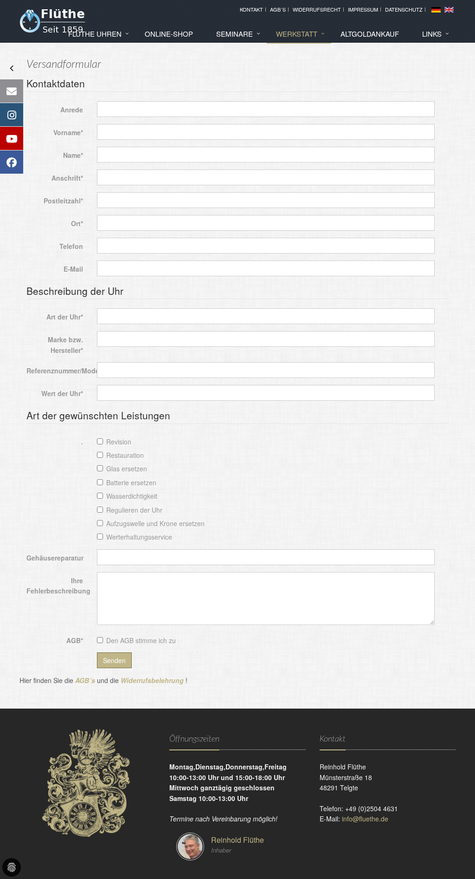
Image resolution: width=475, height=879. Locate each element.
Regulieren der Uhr (134, 509)
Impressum (363, 9)
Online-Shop (169, 34)
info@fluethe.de (365, 818)
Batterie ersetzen (131, 482)
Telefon (71, 246)
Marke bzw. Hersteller (65, 344)
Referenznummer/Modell (58, 370)
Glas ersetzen (126, 468)
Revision (118, 441)
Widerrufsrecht (317, 9)
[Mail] (11, 91)
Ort (77, 223)
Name (73, 155)
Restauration (125, 455)
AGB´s (278, 9)
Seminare (234, 34)
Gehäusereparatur (54, 557)
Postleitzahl (63, 200)
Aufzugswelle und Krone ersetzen (155, 523)
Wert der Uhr (62, 393)
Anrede (71, 109)
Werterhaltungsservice (139, 536)
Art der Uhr (64, 316)
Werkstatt (296, 34)
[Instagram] (11, 114)
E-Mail (73, 268)
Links (432, 34)
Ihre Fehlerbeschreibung (58, 585)
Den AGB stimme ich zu (141, 640)
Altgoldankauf (369, 34)
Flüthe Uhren (95, 34)
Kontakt (251, 9)
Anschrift (67, 177)
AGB (74, 640)
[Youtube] (11, 138)
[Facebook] (11, 162)
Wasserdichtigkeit (131, 496)
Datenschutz (404, 9)
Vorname (68, 132)
